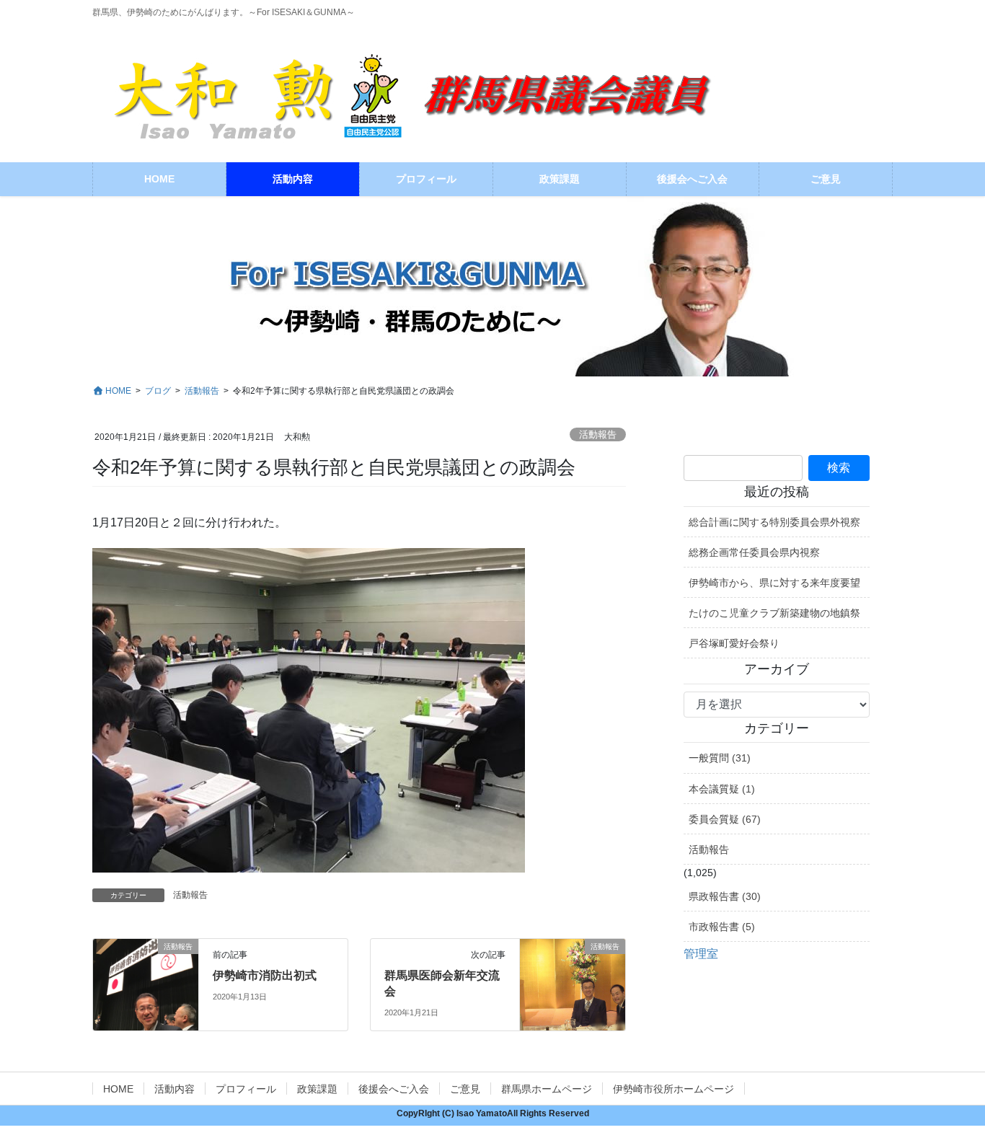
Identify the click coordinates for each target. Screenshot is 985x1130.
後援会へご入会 (393, 1089)
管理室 (701, 954)
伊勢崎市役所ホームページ (673, 1089)
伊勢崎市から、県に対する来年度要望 (774, 582)
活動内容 (174, 1089)
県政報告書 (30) (725, 896)
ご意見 (465, 1089)
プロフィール (246, 1089)
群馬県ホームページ (546, 1089)
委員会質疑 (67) (725, 819)
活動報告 (598, 434)
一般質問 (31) (720, 758)
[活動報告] (145, 977)
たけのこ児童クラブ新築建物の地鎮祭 (774, 613)
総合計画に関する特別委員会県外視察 (774, 522)
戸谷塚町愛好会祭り (734, 643)
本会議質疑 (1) (722, 789)
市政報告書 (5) (722, 926)
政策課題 (317, 1089)
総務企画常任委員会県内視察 (754, 552)
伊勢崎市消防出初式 (265, 975)
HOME (118, 1089)
